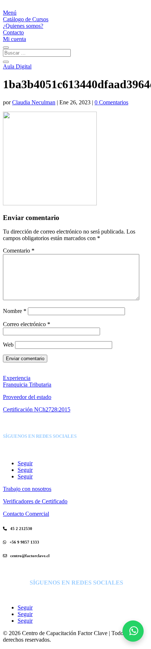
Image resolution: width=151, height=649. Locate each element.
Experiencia (16, 378)
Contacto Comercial (26, 514)
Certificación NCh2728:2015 (36, 409)
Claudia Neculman (33, 102)
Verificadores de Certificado (35, 501)
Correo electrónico (26, 324)
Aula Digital (17, 66)
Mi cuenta (14, 39)
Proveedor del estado (27, 397)
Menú (9, 13)
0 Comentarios (111, 102)
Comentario (18, 250)
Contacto (13, 32)
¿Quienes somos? (23, 26)
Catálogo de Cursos (25, 19)
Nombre (14, 311)
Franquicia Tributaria (27, 384)
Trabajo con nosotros (27, 489)
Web (8, 345)
